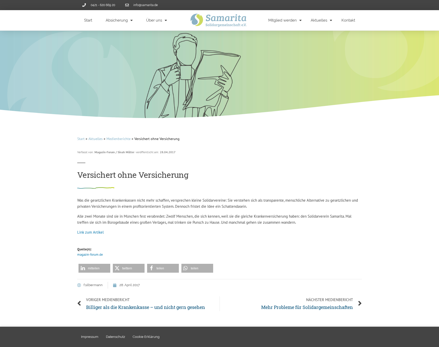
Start (88, 20)
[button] (94, 268)
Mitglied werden (282, 20)
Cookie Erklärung (146, 337)
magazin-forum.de (90, 254)
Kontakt (348, 20)
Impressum (89, 337)
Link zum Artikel (90, 232)
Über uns (154, 20)
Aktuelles (319, 20)
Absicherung (117, 20)
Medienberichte (118, 138)
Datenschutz (115, 337)
